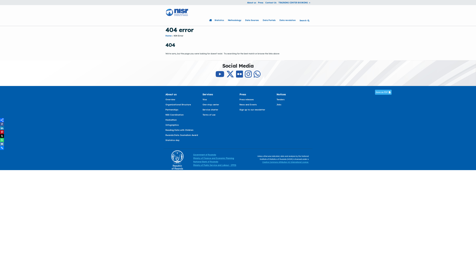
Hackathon (171, 120)
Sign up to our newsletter (252, 109)
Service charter (210, 109)
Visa (205, 99)
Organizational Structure (178, 104)
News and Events (248, 104)
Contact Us (270, 2)
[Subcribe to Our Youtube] (219, 76)
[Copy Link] (2, 148)
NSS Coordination (174, 115)
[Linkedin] (2, 128)
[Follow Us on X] (230, 76)
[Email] (2, 144)
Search (303, 20)
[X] (2, 136)
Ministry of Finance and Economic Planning (213, 158)
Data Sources (252, 20)
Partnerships (171, 109)
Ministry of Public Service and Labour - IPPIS (214, 165)
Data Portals (269, 20)
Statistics (219, 20)
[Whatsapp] (2, 140)
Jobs (279, 104)
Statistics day (172, 140)
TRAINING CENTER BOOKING (294, 2)
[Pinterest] (2, 132)
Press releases (246, 99)
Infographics (172, 125)
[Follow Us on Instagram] (248, 76)
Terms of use (209, 115)
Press (260, 2)
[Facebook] (2, 124)
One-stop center (211, 104)
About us (251, 2)
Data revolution (288, 20)
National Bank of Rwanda (205, 161)
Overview (170, 99)
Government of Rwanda (204, 154)
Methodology (234, 20)
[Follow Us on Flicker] (239, 76)
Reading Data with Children (179, 130)
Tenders (280, 99)
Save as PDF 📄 (383, 92)
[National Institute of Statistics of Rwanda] (177, 12)
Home (211, 20)
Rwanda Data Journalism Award (181, 135)
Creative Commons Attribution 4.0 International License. (285, 162)
